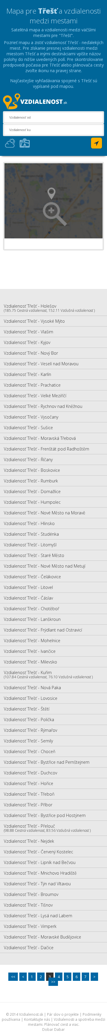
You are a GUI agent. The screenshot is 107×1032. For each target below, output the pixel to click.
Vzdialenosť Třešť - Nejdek (29, 841)
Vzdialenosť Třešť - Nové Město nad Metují (44, 566)
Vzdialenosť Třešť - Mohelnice (32, 640)
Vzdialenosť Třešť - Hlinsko (29, 523)
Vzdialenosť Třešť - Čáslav (28, 598)
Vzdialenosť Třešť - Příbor (28, 804)
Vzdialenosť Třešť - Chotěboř (31, 608)
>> (53, 981)
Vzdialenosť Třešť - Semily (28, 741)
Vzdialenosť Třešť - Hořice (28, 783)
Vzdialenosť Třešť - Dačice (29, 947)
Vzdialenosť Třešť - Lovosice (30, 698)
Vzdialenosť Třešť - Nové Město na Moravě (44, 513)
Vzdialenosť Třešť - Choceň (29, 751)
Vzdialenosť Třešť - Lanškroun (32, 619)
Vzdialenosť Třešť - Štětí (26, 709)
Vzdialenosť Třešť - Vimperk (30, 926)
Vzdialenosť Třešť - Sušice (28, 427)
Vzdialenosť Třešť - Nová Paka (32, 687)
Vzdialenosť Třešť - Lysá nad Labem (38, 915)
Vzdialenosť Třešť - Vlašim (28, 332)
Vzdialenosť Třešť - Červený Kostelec (38, 852)
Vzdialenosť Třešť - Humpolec (32, 502)
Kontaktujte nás (37, 1019)
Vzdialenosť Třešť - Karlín (27, 374)
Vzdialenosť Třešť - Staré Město (34, 555)
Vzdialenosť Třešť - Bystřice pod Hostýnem (45, 815)
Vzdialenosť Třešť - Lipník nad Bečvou (39, 862)
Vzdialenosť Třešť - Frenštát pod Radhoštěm (46, 449)
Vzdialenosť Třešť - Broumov (31, 894)
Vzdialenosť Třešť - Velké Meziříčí (35, 395)
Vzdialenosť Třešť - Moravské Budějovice (42, 937)
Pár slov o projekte (63, 1014)
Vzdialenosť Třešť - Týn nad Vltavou (37, 883)
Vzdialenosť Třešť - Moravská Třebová (40, 438)
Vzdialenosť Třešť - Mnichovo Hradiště (40, 873)
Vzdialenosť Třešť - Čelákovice (32, 576)
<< (13, 976)
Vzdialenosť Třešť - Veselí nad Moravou (41, 363)
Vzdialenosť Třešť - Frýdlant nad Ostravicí (43, 630)
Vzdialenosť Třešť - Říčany (28, 459)
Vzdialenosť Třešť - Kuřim (48, 674)
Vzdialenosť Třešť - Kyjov (27, 342)
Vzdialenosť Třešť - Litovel (28, 587)
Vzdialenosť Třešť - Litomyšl (30, 545)
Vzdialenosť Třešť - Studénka (31, 534)
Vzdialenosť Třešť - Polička (29, 719)
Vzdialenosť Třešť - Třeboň (29, 794)
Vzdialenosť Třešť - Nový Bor (31, 353)
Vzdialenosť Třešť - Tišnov (28, 905)
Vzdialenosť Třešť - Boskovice (32, 470)
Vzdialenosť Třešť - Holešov (49, 308)
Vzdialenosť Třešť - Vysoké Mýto (34, 321)
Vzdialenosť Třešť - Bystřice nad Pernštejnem (46, 762)
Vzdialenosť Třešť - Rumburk (31, 481)
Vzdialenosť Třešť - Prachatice (32, 385)
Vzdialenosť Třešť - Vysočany (31, 417)
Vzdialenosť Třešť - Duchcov (30, 773)
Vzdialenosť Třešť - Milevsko (30, 662)
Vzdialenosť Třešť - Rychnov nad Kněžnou (43, 406)
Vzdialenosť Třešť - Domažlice (32, 491)
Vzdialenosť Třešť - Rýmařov (30, 730)
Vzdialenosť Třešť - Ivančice (30, 651)
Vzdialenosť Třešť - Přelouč (47, 828)
